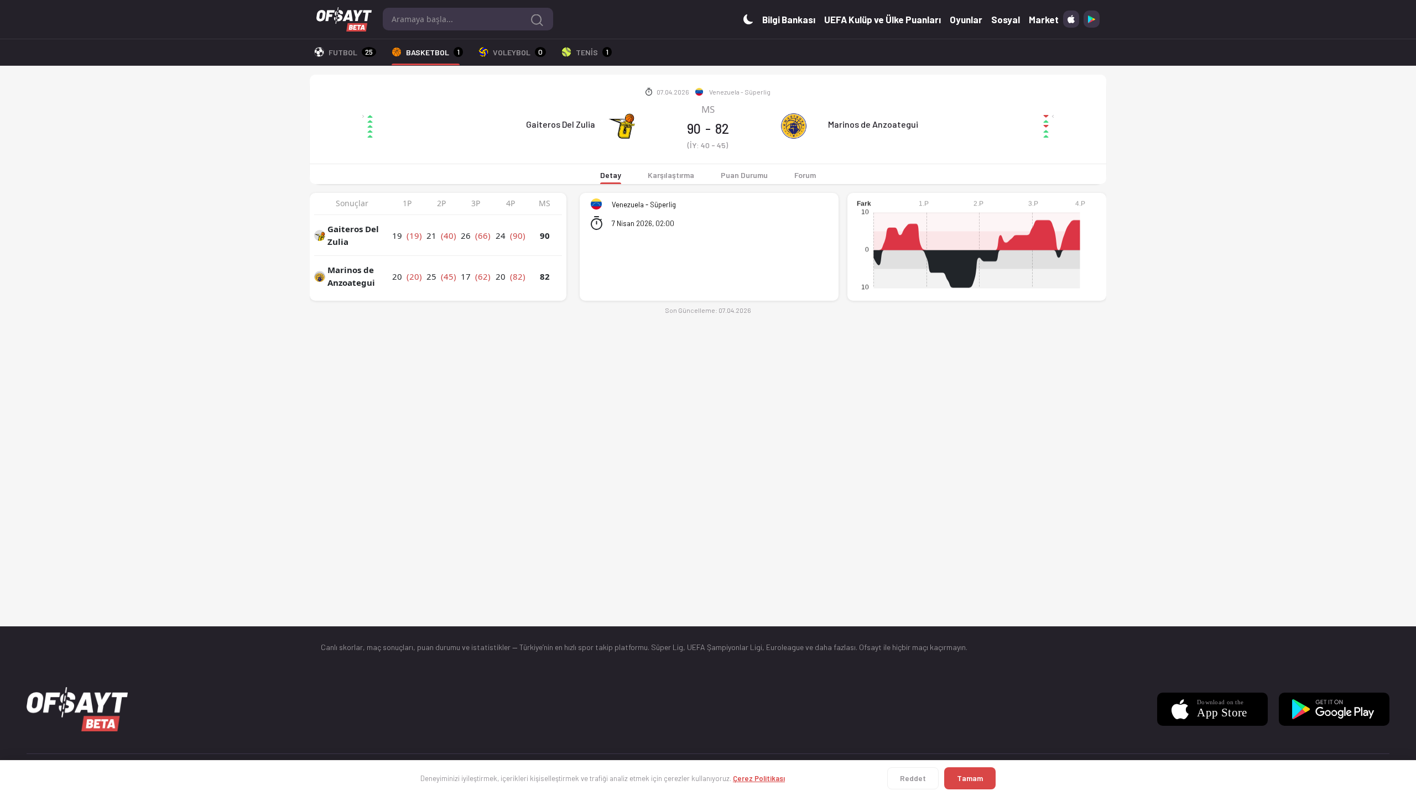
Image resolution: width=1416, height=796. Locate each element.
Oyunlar (966, 19)
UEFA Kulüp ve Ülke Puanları (882, 19)
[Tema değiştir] (748, 19)
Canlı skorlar (342, 647)
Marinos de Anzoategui (873, 124)
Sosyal (1005, 19)
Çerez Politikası (759, 778)
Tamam (970, 778)
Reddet (913, 778)
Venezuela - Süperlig (740, 92)
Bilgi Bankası (788, 19)
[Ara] (537, 19)
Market (1044, 19)
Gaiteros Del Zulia (560, 124)
